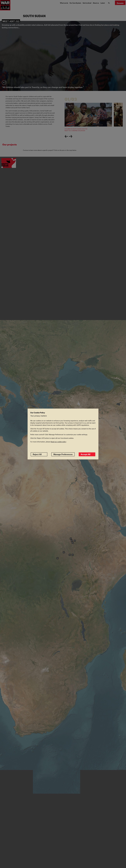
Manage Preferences (63, 454)
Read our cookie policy (58, 442)
